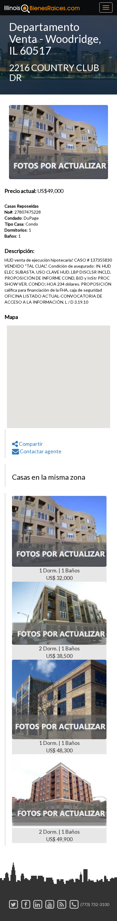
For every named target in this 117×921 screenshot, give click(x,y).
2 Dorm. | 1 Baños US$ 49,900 (59, 835)
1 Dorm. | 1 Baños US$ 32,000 (59, 574)
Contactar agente (40, 451)
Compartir (30, 444)
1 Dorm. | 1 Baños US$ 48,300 (59, 747)
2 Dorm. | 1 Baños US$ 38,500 (59, 652)
